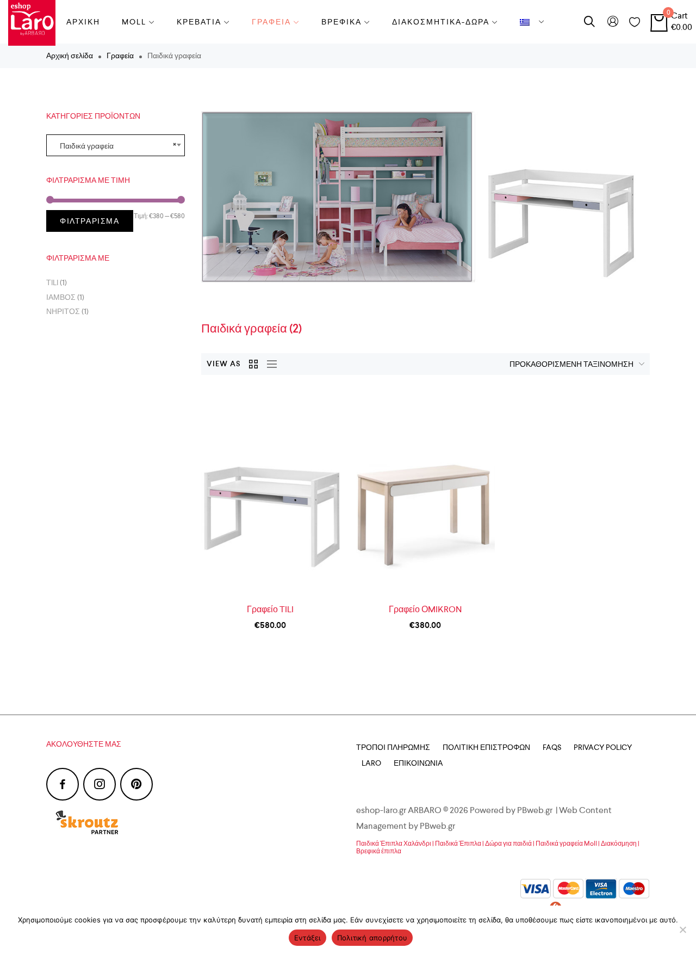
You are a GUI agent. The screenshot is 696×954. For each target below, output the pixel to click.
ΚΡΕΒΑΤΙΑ (199, 22)
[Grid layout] (254, 364)
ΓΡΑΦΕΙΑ (271, 22)
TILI (52, 282)
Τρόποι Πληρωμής (393, 747)
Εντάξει (307, 937)
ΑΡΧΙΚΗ (83, 22)
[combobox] (115, 145)
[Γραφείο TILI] (270, 492)
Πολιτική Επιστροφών (486, 747)
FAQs (552, 747)
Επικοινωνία (418, 763)
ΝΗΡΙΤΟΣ (63, 311)
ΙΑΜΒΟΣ (61, 297)
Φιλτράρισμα (90, 221)
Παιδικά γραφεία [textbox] (115, 145)
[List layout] (269, 364)
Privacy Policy (603, 747)
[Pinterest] (136, 784)
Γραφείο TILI (270, 609)
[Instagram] (99, 784)
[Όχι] (682, 929)
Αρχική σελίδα (69, 55)
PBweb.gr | (538, 810)
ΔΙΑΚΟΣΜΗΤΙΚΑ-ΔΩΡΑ (440, 22)
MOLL (134, 22)
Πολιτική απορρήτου (372, 937)
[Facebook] (62, 784)
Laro (371, 763)
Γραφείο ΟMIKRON (425, 609)
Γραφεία (120, 55)
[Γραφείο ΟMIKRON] (425, 492)
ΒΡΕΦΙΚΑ (341, 22)
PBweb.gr (438, 826)
